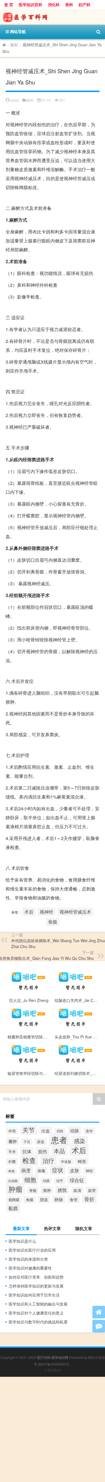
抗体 (26, 1151)
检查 (29, 1160)
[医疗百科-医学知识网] (52, 17)
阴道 (44, 1199)
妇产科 (84, 4)
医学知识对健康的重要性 (30, 1268)
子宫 (27, 1141)
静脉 (59, 1199)
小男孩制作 (52, 1370)
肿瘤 (15, 1189)
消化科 (54, 4)
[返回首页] (98, 1312)
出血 (45, 1130)
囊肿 (12, 1141)
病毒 (41, 1170)
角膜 (29, 1199)
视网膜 (13, 1199)
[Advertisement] (52, 1429)
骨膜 (52, 922)
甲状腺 (66, 1161)
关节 (28, 1129)
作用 (12, 1131)
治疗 (48, 1160)
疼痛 (11, 1171)
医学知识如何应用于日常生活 (34, 1295)
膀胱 (62, 1190)
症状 (57, 1170)
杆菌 (12, 1161)
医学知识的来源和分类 (28, 1259)
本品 (59, 1151)
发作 (89, 1131)
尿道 (40, 1141)
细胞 (30, 1179)
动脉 (74, 1130)
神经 (89, 1170)
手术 (12, 1151)
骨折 (89, 1199)
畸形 (82, 1161)
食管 (74, 1199)
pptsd (14, 100)
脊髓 (32, 1190)
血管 (92, 1190)
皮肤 (74, 1170)
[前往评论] (98, 1326)
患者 (59, 1139)
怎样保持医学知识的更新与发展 (36, 1286)
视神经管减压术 (75, 912)
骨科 (69, 4)
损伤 (42, 1151)
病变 (26, 1170)
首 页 (8, 4)
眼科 (14, 44)
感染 (79, 1141)
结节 (59, 1180)
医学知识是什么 (22, 1241)
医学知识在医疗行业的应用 (32, 1250)
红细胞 (13, 1180)
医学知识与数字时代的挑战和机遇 (38, 1322)
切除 (60, 1130)
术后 (28, 912)
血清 (77, 1190)
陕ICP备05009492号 (53, 1364)
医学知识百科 (30, 4)
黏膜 (13, 1208)
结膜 (46, 1180)
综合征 (77, 1179)
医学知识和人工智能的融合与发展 (38, 1304)
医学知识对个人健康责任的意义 (36, 1313)
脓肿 (47, 1190)
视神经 (46, 912)
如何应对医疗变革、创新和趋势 (36, 1277)
